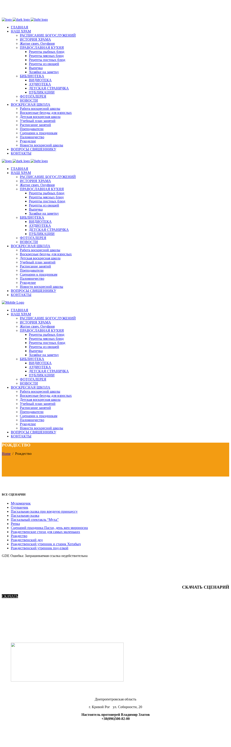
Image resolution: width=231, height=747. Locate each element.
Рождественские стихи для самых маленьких (45, 532)
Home (6, 454)
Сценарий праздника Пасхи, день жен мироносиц (49, 528)
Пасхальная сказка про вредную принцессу (44, 511)
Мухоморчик (21, 503)
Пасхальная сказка (25, 515)
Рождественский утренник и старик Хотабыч (46, 544)
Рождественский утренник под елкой (39, 548)
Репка (15, 524)
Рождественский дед (27, 540)
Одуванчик (19, 507)
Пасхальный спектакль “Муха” (35, 519)
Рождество (19, 536)
